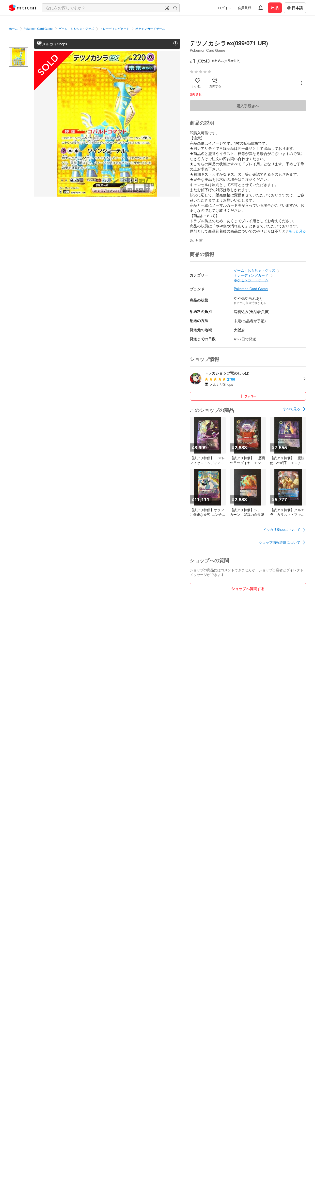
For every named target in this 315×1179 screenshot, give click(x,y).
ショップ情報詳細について (279, 542)
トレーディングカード (114, 28)
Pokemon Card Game (38, 28)
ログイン (225, 7)
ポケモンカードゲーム (150, 28)
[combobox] (111, 7)
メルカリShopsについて (281, 529)
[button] (167, 8)
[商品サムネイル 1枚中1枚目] (18, 57)
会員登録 (244, 7)
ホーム (13, 28)
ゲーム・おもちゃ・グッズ (76, 28)
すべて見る (291, 408)
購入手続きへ (248, 105)
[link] (294, 408)
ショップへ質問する (248, 588)
